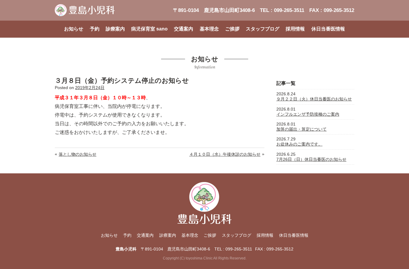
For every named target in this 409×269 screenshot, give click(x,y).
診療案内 (115, 28)
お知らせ (73, 28)
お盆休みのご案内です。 (299, 144)
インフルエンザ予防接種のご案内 (307, 114)
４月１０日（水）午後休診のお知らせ (224, 154)
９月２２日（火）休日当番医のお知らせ (314, 99)
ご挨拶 (232, 28)
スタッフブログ (262, 28)
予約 (94, 28)
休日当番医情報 (328, 28)
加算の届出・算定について (301, 129)
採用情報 (295, 28)
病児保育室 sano (149, 28)
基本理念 (209, 28)
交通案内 (183, 28)
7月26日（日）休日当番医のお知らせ (311, 159)
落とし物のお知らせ (77, 154)
